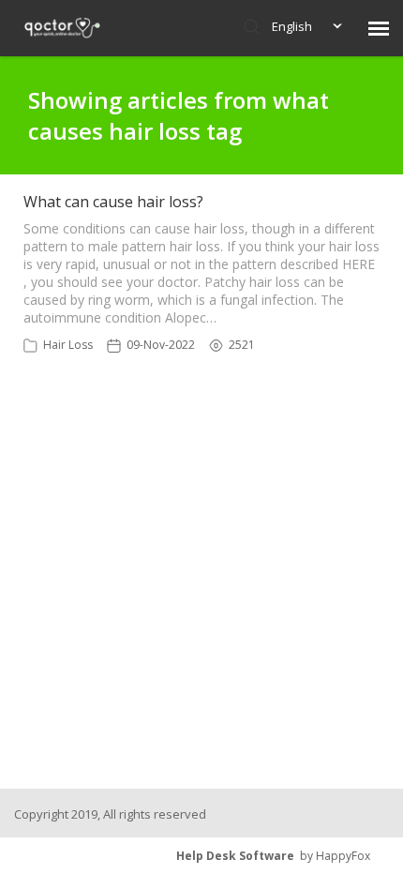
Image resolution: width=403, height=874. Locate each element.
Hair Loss (68, 345)
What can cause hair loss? (113, 201)
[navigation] (378, 28)
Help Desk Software (235, 856)
